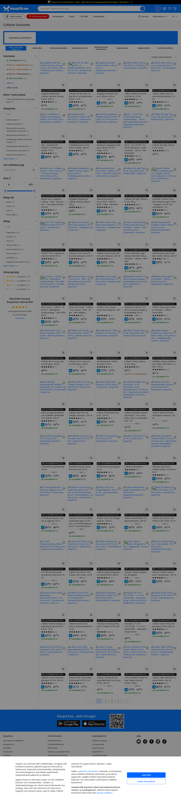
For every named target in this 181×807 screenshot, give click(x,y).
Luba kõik (146, 775)
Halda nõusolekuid (146, 781)
